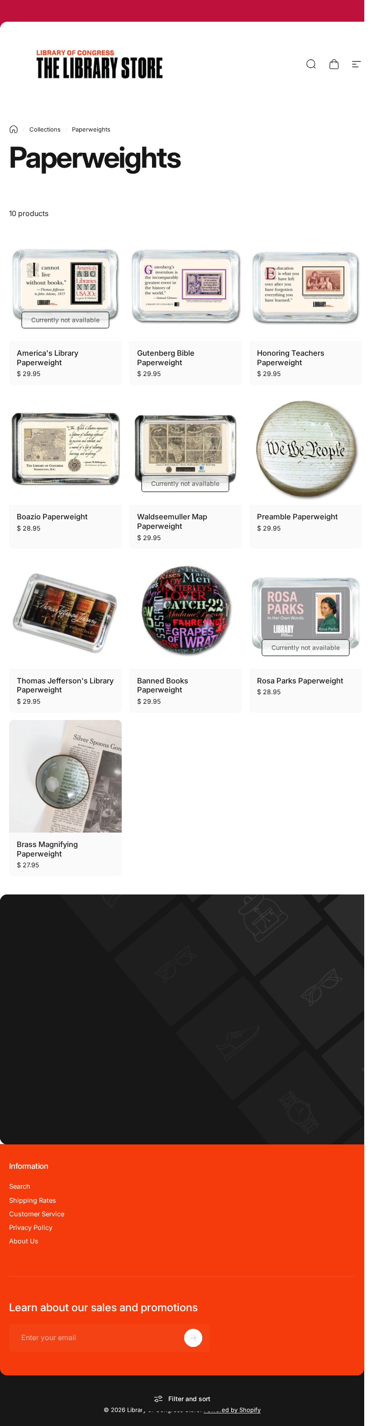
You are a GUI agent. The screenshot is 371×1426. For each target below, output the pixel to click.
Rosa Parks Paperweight (300, 680)
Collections (45, 129)
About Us (23, 1241)
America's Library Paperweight (47, 357)
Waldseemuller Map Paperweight (172, 521)
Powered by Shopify (232, 1409)
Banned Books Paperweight (162, 685)
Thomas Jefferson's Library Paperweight (65, 685)
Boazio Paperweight (52, 516)
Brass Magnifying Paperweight (47, 849)
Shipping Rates (32, 1200)
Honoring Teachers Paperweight (290, 357)
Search (19, 1186)
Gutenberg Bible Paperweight (166, 357)
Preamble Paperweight (297, 516)
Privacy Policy (30, 1228)
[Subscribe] (193, 1338)
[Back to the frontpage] (13, 129)
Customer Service (36, 1214)
